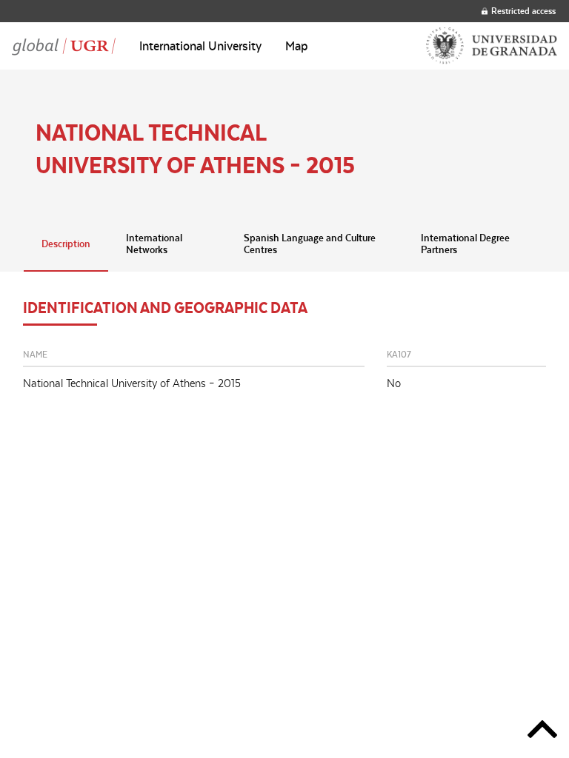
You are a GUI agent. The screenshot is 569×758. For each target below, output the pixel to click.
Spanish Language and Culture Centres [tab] (310, 243)
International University (200, 45)
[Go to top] (542, 731)
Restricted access (523, 10)
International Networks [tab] (154, 243)
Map (296, 45)
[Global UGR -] (64, 46)
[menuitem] (200, 46)
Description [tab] (65, 243)
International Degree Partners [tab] (465, 243)
